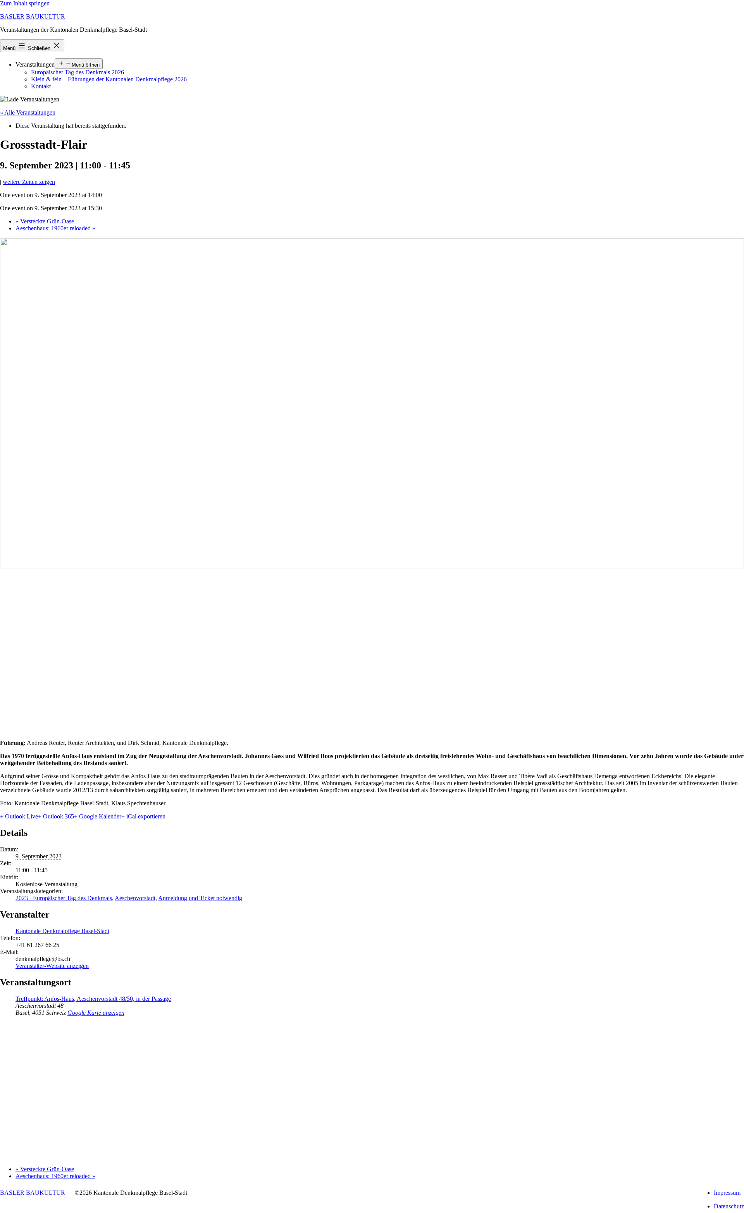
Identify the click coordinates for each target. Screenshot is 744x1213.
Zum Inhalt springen (25, 3)
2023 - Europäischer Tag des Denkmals (64, 898)
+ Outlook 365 (56, 816)
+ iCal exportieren (143, 816)
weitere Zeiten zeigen (29, 181)
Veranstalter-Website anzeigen (52, 966)
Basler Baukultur (32, 16)
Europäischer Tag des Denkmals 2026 (77, 72)
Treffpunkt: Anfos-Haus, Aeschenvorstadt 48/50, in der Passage (93, 998)
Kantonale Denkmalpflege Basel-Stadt (62, 931)
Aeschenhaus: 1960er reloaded (55, 228)
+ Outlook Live (19, 816)
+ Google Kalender (97, 816)
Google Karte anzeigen (95, 1012)
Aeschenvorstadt (135, 898)
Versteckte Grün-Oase (45, 221)
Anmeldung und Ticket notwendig (200, 898)
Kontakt (41, 86)
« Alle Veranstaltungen (27, 112)
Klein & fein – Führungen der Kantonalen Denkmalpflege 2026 (109, 79)
